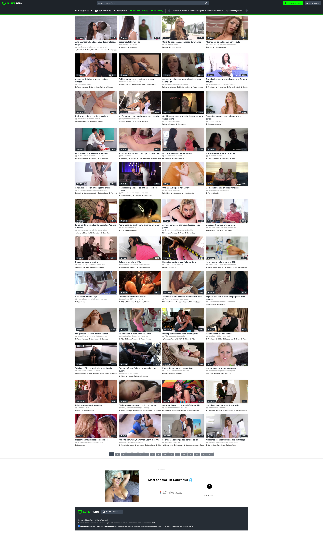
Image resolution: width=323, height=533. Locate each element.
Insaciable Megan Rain (173, 442)
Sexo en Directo (140, 10)
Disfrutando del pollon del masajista (91, 116)
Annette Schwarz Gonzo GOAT (132, 442)
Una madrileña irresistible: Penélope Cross (223, 442)
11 (171, 454)
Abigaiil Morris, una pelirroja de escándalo (92, 336)
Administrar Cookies (144, 523)
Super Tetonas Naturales (130, 119)
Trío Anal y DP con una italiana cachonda (93, 368)
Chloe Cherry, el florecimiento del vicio (179, 230)
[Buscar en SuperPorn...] (206, 3)
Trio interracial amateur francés (220, 153)
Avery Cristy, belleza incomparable (90, 442)
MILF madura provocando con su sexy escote (139, 116)
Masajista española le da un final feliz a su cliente (138, 189)
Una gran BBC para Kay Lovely (175, 187)
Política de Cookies (131, 523)
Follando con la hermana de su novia (135, 333)
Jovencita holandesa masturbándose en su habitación (181, 80)
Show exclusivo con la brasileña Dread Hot (181, 405)
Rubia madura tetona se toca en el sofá (136, 79)
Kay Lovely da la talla (172, 190)
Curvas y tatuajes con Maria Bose (177, 371)
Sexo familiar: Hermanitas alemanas (134, 336)
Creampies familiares (129, 44)
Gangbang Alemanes (172, 121)
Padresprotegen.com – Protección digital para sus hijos (98, 526)
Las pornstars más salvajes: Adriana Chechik (92, 230)
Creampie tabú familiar (129, 42)
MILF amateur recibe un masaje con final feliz (139, 153)
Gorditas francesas (215, 156)
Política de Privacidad (117, 523)
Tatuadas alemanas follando (175, 156)
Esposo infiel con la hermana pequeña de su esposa (225, 298)
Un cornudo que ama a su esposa (221, 368)
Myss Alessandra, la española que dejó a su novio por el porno (136, 193)
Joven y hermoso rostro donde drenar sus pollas (181, 226)
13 (184, 454)
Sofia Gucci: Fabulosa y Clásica (88, 371)
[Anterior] (169, 10)
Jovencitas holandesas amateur (176, 84)
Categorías (83, 10)
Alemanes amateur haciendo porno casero (179, 299)
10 (165, 454)
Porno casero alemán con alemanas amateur (139, 225)
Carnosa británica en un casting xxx (222, 187)
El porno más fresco (215, 121)
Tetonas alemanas (84, 84)
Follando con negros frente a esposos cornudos (223, 371)
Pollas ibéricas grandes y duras (88, 119)
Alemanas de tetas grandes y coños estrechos (91, 80)
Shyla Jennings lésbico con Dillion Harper (137, 405)
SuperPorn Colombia (215, 10)
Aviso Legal (105, 523)
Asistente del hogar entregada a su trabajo (225, 439)
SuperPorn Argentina (233, 10)
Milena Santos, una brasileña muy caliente (223, 44)
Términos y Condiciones (93, 523)
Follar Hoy (158, 10)
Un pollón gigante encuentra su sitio (222, 405)
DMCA (154, 523)
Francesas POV (83, 408)
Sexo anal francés (171, 44)
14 (190, 454)
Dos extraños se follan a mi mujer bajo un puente (137, 369)
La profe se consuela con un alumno (91, 153)
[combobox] (153, 3)
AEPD (191, 526)
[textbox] (150, 3)
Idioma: (112, 512)
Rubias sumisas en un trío (86, 262)
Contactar (81, 523)
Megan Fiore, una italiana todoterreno (222, 264)
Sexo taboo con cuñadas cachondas (221, 302)
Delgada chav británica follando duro (179, 262)
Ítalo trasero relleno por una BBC (221, 262)
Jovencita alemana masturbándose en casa (182, 296)
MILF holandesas (127, 156)
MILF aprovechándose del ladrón (177, 153)
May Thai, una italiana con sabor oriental (92, 47)
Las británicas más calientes (218, 190)
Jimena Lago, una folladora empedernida (92, 299)
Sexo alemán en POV (128, 227)
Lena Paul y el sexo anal (216, 408)
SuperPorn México (180, 10)
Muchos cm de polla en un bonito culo (223, 42)
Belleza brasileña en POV (130, 262)
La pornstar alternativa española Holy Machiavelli (223, 84)
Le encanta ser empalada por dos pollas (180, 439)
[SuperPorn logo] (12, 3)
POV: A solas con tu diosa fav (175, 336)
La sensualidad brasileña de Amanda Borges (92, 190)
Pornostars (121, 10)
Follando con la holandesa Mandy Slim (91, 264)
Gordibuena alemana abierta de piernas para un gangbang (182, 117)
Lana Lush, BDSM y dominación (219, 336)
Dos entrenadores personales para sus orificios (223, 117)
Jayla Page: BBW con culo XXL (132, 299)
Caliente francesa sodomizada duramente (181, 42)
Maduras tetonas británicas (131, 82)
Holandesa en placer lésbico (219, 333)
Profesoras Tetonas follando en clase (91, 156)
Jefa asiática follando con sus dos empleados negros (95, 43)
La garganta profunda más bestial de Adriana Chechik (95, 226)
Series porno (105, 10)
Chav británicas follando (174, 264)
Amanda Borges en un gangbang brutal (92, 187)
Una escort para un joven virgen (220, 225)
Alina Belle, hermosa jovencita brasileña (135, 264)
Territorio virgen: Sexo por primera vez (222, 227)
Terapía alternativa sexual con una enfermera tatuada (226, 80)
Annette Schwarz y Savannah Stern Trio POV (139, 439)
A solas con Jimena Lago (86, 296)
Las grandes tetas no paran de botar (91, 333)
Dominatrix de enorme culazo (132, 296)
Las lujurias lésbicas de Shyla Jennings (135, 408)
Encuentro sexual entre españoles (177, 368)
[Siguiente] (247, 10)
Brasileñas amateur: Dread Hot (176, 408)
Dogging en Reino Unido (129, 373)
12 (177, 454)
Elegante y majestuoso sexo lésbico (91, 439)
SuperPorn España (197, 10)
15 (197, 454)
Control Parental (182, 526)
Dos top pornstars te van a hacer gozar (180, 333)
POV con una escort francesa (88, 405)
